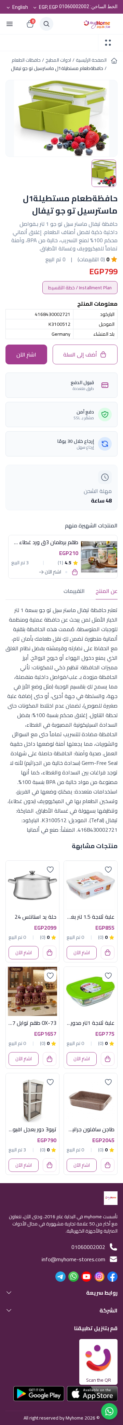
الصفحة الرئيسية (91, 60)
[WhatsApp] (73, 1276)
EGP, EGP (48, 7)
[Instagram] (99, 1276)
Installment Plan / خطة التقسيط (80, 287)
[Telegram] (60, 1276)
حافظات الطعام (26, 60)
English (20, 7)
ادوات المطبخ (58, 60)
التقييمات (74, 591)
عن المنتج (107, 591)
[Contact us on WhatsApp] (109, 1411)
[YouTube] (86, 1276)
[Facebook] (112, 1276)
